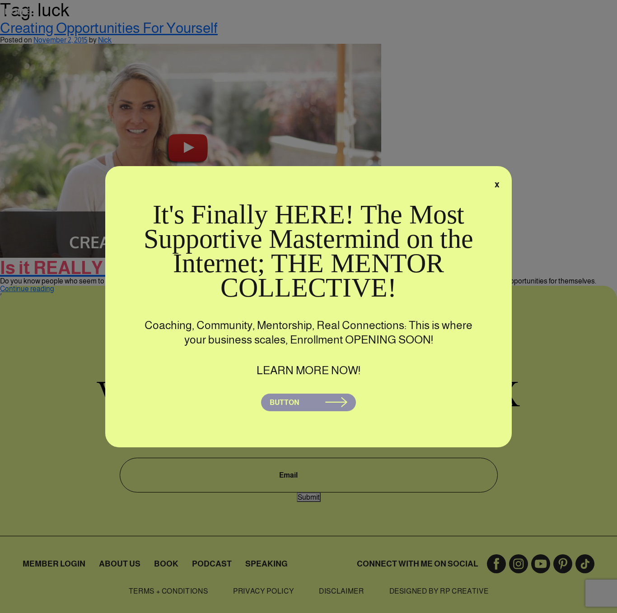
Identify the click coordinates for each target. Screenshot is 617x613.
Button (284, 402)
